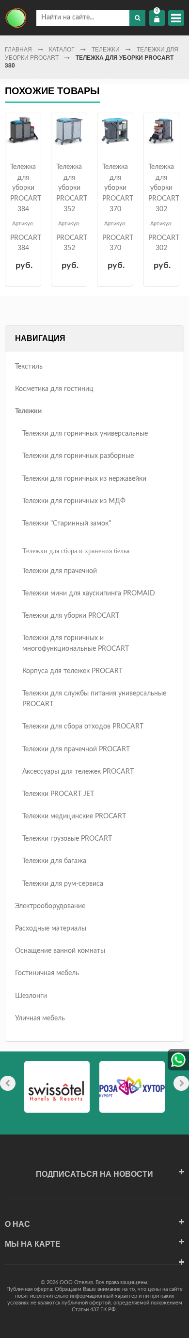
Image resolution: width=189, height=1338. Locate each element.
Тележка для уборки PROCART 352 (71, 188)
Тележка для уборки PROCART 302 (163, 188)
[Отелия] (16, 18)
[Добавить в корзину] (22, 141)
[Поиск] (137, 18)
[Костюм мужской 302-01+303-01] (23, 131)
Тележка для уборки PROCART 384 (25, 188)
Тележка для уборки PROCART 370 (117, 188)
